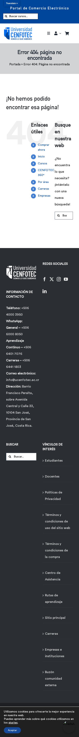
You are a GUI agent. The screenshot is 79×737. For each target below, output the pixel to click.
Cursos (42, 163)
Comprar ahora (43, 147)
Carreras (43, 188)
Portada (14, 64)
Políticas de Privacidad (53, 496)
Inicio (41, 156)
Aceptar (12, 730)
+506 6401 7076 (18, 350)
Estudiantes (54, 460)
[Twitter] (52, 276)
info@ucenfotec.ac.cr (22, 380)
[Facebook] (45, 276)
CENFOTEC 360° (46, 173)
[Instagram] (59, 276)
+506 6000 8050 (17, 331)
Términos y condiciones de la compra (56, 550)
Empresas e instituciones (54, 653)
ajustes (13, 722)
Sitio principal (55, 617)
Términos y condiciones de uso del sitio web (57, 521)
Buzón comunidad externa (53, 678)
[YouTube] (66, 276)
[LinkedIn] (45, 288)
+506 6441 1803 (18, 363)
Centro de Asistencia (52, 576)
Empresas (44, 195)
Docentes (52, 476)
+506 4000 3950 (17, 311)
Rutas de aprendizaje (53, 598)
